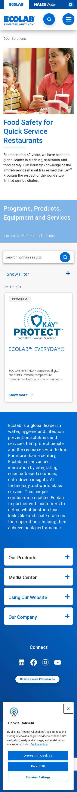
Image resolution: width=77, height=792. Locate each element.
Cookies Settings (38, 777)
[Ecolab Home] (18, 20)
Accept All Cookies (38, 755)
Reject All (38, 766)
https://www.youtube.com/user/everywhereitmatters (57, 662)
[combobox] (29, 257)
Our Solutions (15, 39)
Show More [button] (18, 395)
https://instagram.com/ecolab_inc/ (45, 662)
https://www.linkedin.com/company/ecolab (21, 662)
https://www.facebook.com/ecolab (33, 662)
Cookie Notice (39, 744)
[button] (49, 19)
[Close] (68, 708)
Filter (18, 274)
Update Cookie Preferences (37, 679)
